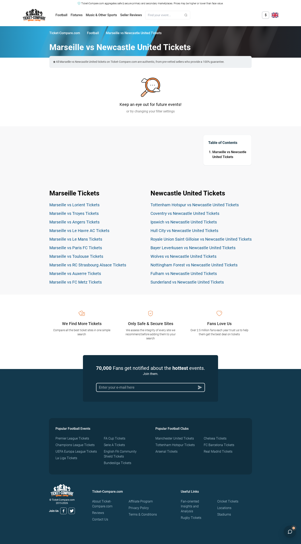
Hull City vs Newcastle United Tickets (184, 230)
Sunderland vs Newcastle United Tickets (187, 282)
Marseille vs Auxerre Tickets (75, 273)
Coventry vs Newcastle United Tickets (184, 213)
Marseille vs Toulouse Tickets (76, 256)
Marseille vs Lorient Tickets (74, 204)
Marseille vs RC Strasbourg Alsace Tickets (87, 264)
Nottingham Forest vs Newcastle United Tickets (194, 264)
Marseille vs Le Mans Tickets (75, 239)
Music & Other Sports (101, 15)
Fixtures (77, 15)
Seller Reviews (131, 15)
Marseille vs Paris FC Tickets (75, 247)
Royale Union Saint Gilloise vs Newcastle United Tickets (201, 239)
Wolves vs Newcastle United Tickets (183, 256)
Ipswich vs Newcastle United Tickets (183, 222)
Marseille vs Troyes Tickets (74, 213)
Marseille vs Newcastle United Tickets (229, 154)
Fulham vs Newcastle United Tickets (183, 273)
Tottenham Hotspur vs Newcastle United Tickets (194, 204)
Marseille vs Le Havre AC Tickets (79, 230)
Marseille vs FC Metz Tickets (75, 282)
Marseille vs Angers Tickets (74, 222)
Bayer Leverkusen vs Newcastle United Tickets (192, 247)
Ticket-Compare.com (64, 33)
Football (61, 15)
